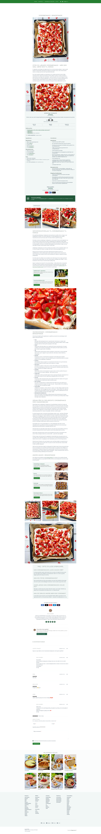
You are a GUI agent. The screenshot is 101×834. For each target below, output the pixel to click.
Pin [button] (47, 192)
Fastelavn (47, 798)
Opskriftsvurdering (36, 727)
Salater (26, 810)
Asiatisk (68, 798)
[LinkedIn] (54, 605)
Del (50, 192)
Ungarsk (68, 814)
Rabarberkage (27, 789)
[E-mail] (58, 605)
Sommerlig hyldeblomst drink (39, 280)
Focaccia (26, 802)
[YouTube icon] (54, 622)
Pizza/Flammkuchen (28, 809)
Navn (34, 723)
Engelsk (68, 800)
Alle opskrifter (27, 797)
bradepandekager (49, 457)
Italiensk (68, 805)
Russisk (68, 810)
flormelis (31, 154)
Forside (35, 1)
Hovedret (36, 805)
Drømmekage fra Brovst (38, 492)
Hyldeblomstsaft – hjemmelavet (39, 270)
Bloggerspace (73, 830)
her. (61, 237)
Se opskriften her (37, 275)
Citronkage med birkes (69, 770)
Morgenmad (37, 797)
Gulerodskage (40, 770)
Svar (67, 648)
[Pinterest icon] (52, 622)
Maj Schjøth (39, 657)
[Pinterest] (50, 605)
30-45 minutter (58, 799)
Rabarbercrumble (68, 789)
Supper (26, 814)
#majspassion (51, 198)
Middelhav (68, 809)
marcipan (31, 145)
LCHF (36, 810)
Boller (26, 799)
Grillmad (47, 802)
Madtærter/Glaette (28, 803)
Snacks (26, 813)
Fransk (68, 802)
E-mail (53, 723)
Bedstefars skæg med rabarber (56, 789)
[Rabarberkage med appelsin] (57, 762)
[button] (48, 114)
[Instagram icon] (50, 622)
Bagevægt (29, 131)
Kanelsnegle (36, 483)
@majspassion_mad (42, 198)
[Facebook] (60, 1)
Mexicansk (68, 808)
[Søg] (67, 1)
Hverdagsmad (48, 803)
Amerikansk (69, 797)
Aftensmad (37, 799)
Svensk (68, 811)
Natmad (36, 800)
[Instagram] (62, 1)
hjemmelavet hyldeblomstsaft (38, 266)
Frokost (36, 798)
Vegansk (36, 811)
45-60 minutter (58, 800)
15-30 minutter (58, 798)
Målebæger (29, 132)
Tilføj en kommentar (37, 731)
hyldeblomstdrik (62, 265)
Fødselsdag (48, 799)
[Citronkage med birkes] (70, 762)
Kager (26, 805)
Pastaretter (27, 808)
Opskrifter (40, 1)
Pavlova (39, 789)
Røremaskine (30, 133)
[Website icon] (48, 622)
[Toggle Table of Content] (66, 205)
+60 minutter (58, 802)
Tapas (47, 808)
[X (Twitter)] (46, 605)
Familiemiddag (48, 797)
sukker (30, 143)
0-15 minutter (58, 797)
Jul (46, 804)
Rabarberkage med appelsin (56, 770)
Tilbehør (26, 815)
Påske (47, 805)
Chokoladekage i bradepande (39, 463)
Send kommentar (36, 743)
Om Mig (56, 1)
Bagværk (26, 798)
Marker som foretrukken (41, 633)
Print (54, 192)
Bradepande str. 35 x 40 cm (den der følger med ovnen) (38, 130)
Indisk (68, 804)
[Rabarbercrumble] (70, 780)
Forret (36, 804)
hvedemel (31, 147)
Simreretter (27, 811)
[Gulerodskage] (44, 762)
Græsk (68, 803)
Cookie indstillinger (27, 831)
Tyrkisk (68, 813)
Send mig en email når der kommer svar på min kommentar (45, 740)
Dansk (68, 799)
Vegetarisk (37, 813)
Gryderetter (27, 804)
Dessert (36, 807)
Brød (25, 800)
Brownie (35, 473)
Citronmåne (27, 770)
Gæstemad (47, 800)
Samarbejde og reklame (49, 1)
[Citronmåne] (30, 762)
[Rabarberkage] (30, 780)
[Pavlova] (44, 780)
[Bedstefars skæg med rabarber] (57, 780)
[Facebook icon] (46, 622)
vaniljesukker (31, 153)
